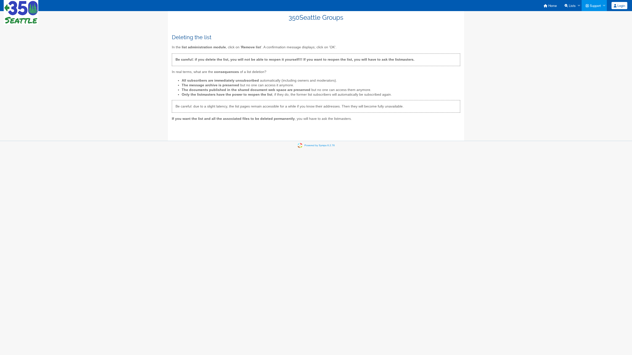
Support (595, 5)
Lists (572, 5)
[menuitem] (550, 5)
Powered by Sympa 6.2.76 (319, 145)
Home (552, 5)
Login (620, 5)
